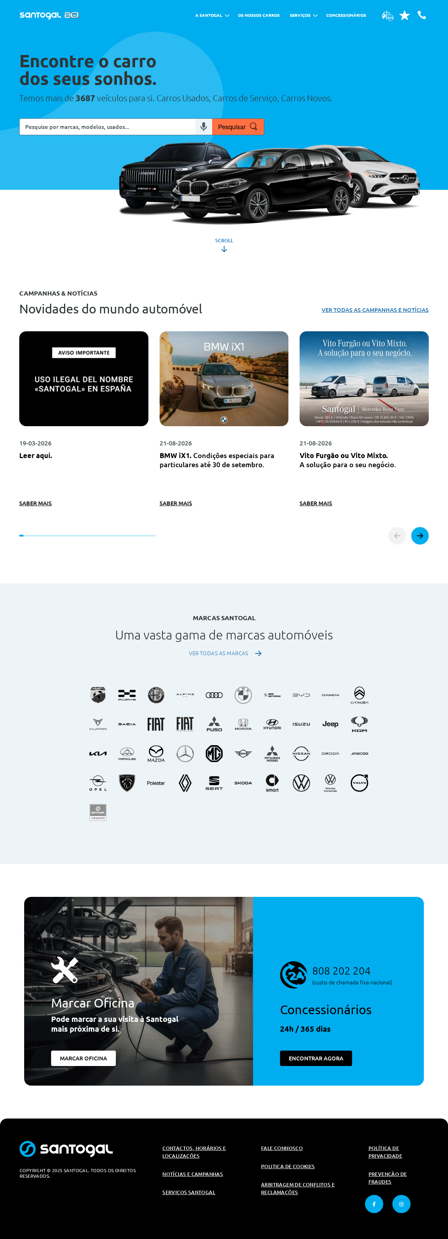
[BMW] (243, 695)
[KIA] (98, 753)
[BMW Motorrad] (272, 695)
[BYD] (301, 695)
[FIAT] (156, 724)
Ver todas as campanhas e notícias (375, 310)
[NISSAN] (301, 753)
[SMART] (272, 783)
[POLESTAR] (156, 783)
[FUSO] (214, 724)
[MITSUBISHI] (272, 753)
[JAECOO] (359, 753)
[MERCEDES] (185, 753)
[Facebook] (374, 1204)
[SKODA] (243, 783)
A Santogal (208, 15)
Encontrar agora (316, 1058)
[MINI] (243, 753)
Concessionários (346, 15)
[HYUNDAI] (272, 724)
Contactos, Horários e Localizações (194, 1152)
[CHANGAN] (330, 695)
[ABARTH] (98, 695)
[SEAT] (214, 783)
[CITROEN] (359, 695)
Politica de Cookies (288, 1166)
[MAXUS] (127, 753)
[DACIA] (127, 724)
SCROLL (224, 240)
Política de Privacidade (385, 1152)
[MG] (214, 753)
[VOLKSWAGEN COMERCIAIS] (330, 783)
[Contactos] (422, 15)
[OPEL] (98, 783)
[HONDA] (243, 724)
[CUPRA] (98, 724)
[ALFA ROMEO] (156, 695)
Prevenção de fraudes (388, 1178)
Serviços (300, 15)
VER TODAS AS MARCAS (218, 653)
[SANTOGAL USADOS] (98, 812)
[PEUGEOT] (127, 783)
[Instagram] (401, 1204)
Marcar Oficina (83, 1058)
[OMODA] (330, 753)
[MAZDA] (156, 753)
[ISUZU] (301, 724)
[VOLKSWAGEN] (301, 783)
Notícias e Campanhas (192, 1174)
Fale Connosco (282, 1148)
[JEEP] (330, 724)
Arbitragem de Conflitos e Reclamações (298, 1188)
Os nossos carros (259, 15)
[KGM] (359, 724)
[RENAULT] (185, 783)
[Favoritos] (405, 15)
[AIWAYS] (127, 695)
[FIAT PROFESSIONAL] (185, 724)
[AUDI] (214, 695)
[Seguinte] (420, 536)
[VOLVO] (359, 783)
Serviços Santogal (188, 1192)
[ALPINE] (185, 695)
